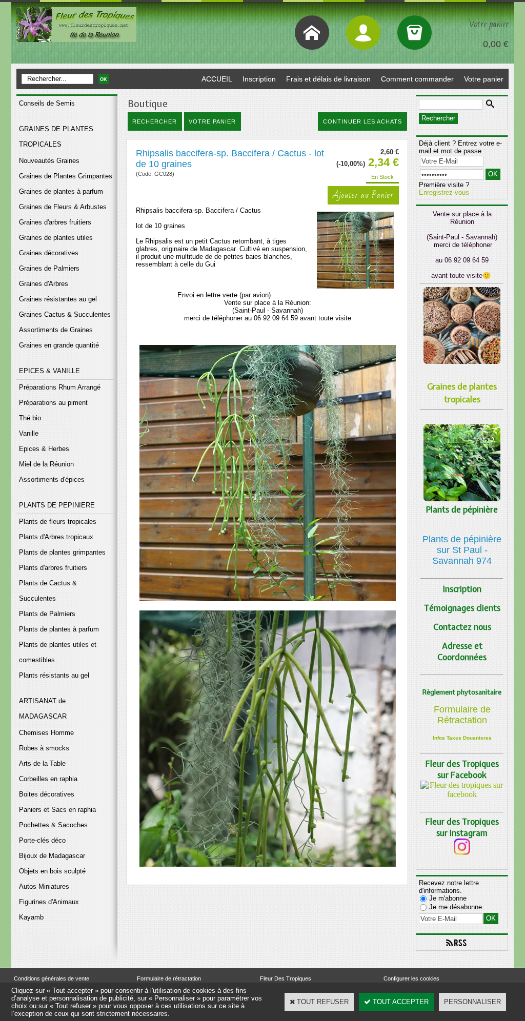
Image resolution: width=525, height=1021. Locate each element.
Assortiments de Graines (56, 330)
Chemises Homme (46, 733)
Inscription (259, 79)
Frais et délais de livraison (328, 79)
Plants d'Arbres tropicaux (56, 537)
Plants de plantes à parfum (59, 629)
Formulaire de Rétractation (462, 714)
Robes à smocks (44, 748)
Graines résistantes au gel (58, 299)
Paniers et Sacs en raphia (57, 809)
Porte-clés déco (42, 840)
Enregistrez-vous (444, 192)
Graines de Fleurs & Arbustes (63, 207)
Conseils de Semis (47, 103)
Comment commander (417, 79)
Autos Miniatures (44, 886)
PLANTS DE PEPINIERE (57, 505)
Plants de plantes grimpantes (62, 552)
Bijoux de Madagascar (52, 856)
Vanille (28, 433)
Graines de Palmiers (49, 268)
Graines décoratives (48, 253)
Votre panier (483, 79)
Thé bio (30, 418)
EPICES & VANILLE (49, 371)
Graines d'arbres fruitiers (55, 222)
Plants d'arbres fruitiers (53, 567)
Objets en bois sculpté (52, 871)
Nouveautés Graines (49, 161)
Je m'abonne (448, 898)
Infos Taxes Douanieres (462, 738)
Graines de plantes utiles (56, 237)
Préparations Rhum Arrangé (59, 387)
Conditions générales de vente (51, 978)
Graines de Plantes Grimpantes (65, 176)
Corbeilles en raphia (48, 779)
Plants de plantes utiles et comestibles (57, 652)
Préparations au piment (53, 402)
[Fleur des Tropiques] (461, 794)
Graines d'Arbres (43, 284)
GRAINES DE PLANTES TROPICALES (56, 136)
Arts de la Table (42, 763)
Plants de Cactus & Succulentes (48, 590)
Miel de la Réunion (46, 464)
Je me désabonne (455, 907)
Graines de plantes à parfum (61, 191)
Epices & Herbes (44, 449)
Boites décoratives (46, 794)
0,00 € (496, 44)
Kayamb (31, 917)
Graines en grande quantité (59, 345)
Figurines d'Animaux (49, 902)
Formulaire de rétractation (169, 978)
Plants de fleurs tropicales (57, 521)
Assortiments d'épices (52, 479)
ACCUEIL (216, 79)
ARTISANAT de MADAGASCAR (43, 708)
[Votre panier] (414, 32)
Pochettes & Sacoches (53, 825)
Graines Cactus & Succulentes (65, 314)
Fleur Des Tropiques (285, 978)
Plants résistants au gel (54, 675)
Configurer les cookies (411, 978)
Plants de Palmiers (47, 614)
